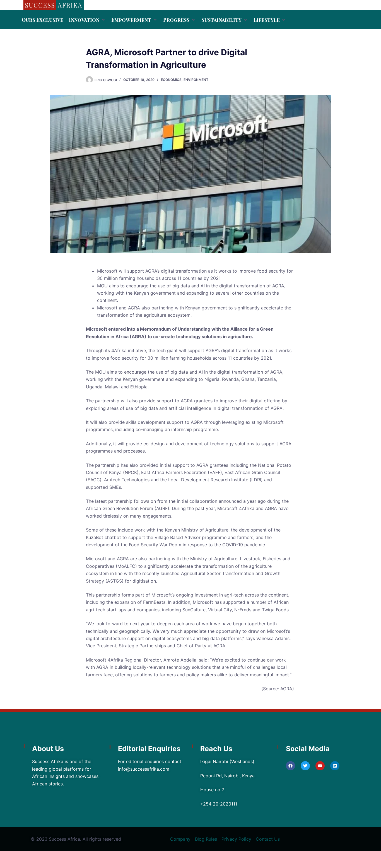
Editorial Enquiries (149, 748)
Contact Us (268, 839)
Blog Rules (206, 839)
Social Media (308, 748)
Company (180, 839)
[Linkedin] (334, 765)
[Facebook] (290, 765)
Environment (196, 80)
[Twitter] (305, 765)
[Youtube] (320, 765)
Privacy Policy (236, 839)
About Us (48, 748)
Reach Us (216, 748)
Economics (171, 80)
